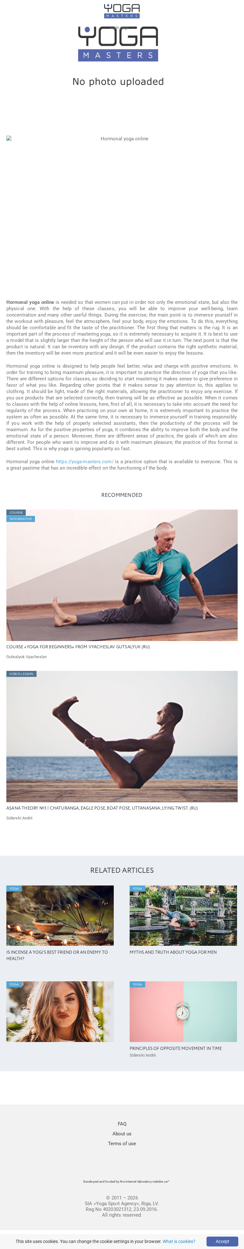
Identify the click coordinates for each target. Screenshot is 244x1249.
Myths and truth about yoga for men (173, 953)
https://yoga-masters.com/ (85, 461)
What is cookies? (179, 1241)
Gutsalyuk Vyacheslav (26, 656)
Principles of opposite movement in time (176, 1049)
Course (16, 512)
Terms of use (122, 1143)
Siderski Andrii (19, 818)
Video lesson (22, 674)
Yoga (14, 888)
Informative (21, 519)
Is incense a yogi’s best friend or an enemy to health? (57, 956)
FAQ (122, 1124)
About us (122, 1134)
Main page (119, 27)
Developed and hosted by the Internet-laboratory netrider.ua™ (126, 1181)
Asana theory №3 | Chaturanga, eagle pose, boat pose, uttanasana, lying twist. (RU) (102, 808)
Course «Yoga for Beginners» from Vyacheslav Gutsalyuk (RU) (78, 647)
